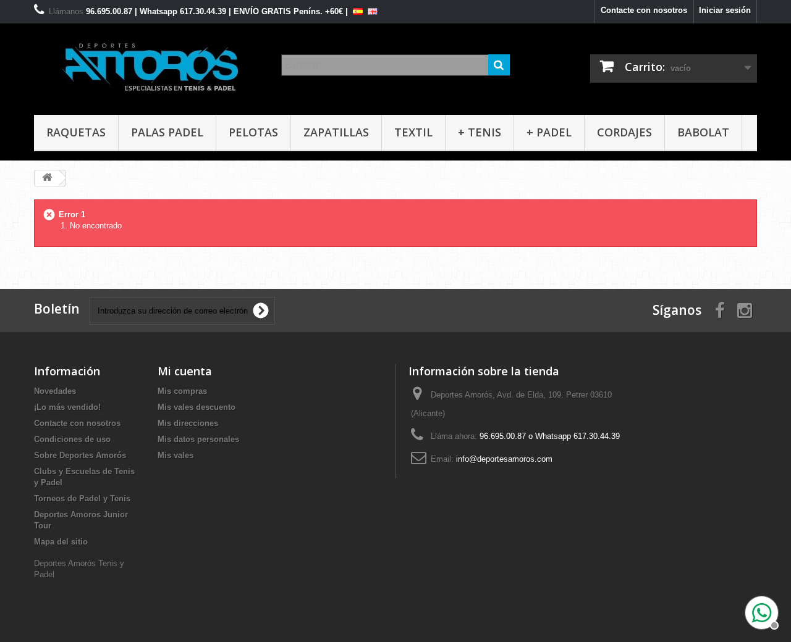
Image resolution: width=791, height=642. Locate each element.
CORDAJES (624, 132)
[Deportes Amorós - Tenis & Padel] (148, 66)
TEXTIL (413, 132)
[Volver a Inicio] (47, 178)
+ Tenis (479, 132)
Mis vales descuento (196, 407)
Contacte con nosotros (644, 10)
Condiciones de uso (72, 439)
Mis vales (175, 455)
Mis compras (182, 391)
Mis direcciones (188, 423)
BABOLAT (703, 132)
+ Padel (549, 132)
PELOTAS (253, 132)
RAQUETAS (76, 132)
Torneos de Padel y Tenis (82, 498)
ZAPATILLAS (336, 132)
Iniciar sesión (725, 10)
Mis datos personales (198, 439)
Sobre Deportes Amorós (80, 455)
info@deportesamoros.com (504, 459)
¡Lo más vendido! (67, 407)
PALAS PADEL (167, 132)
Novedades (55, 391)
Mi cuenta (185, 371)
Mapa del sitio (61, 541)
